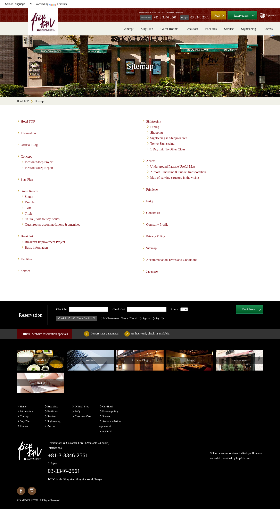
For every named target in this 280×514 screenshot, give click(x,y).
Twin (28, 208)
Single (29, 196)
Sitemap (151, 248)
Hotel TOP (23, 101)
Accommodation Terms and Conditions (171, 260)
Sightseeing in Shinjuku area (168, 138)
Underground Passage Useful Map (172, 166)
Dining (154, 127)
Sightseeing (248, 29)
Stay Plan (147, 29)
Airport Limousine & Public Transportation (178, 172)
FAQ (217, 15)
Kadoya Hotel (250, 453)
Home (23, 406)
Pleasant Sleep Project (39, 162)
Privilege (152, 189)
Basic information (36, 247)
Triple (28, 213)
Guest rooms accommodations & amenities (52, 224)
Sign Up (160, 318)
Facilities (211, 29)
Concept (128, 29)
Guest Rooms (169, 29)
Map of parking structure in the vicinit (174, 177)
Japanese (152, 271)
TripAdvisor (243, 458)
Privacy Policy (155, 236)
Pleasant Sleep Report (39, 167)
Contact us (153, 213)
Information (28, 133)
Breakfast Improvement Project (45, 242)
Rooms (24, 426)
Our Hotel (107, 406)
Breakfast (192, 29)
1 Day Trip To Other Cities (167, 149)
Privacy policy (110, 411)
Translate (62, 4)
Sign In (146, 318)
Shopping (156, 132)
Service (229, 29)
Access (268, 29)
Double (29, 202)
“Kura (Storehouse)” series (42, 219)
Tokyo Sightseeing (162, 143)
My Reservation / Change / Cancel (120, 318)
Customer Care (83, 416)
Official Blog (29, 145)
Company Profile (157, 224)
